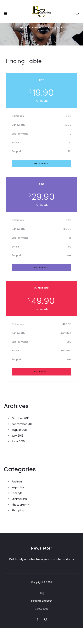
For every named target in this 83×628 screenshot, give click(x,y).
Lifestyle (17, 493)
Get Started (41, 163)
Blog (41, 593)
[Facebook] (37, 619)
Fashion (17, 481)
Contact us (41, 608)
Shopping (18, 510)
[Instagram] (45, 619)
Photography (20, 505)
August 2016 (20, 430)
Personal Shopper (41, 600)
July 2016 (17, 436)
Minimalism (19, 499)
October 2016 (21, 418)
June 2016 (18, 441)
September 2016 (22, 424)
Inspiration (18, 487)
